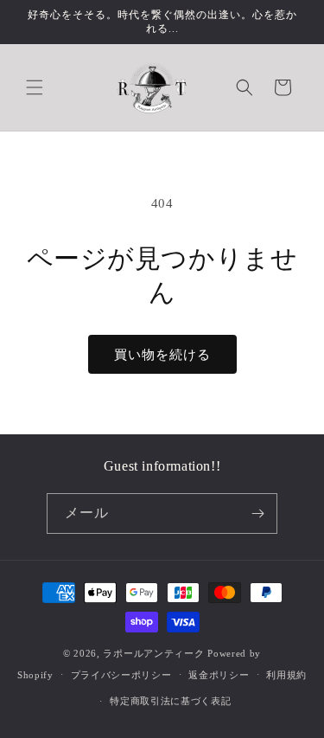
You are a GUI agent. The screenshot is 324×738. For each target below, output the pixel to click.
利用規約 (286, 675)
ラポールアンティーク (153, 653)
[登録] (257, 513)
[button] (35, 87)
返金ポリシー (218, 675)
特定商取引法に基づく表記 (170, 701)
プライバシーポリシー (121, 675)
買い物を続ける (162, 355)
